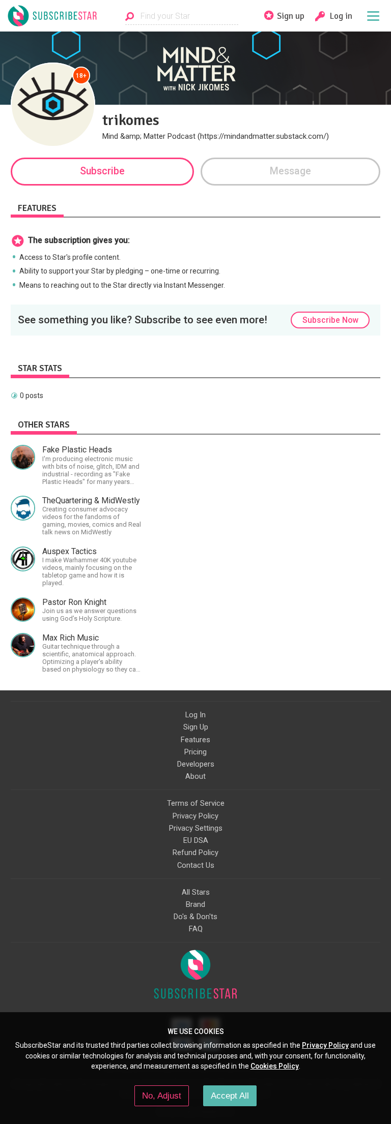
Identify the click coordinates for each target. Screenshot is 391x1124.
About (195, 776)
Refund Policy (195, 852)
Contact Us (195, 865)
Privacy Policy (195, 816)
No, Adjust (161, 1096)
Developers (195, 764)
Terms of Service (196, 803)
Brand (195, 904)
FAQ (196, 928)
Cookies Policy (274, 1066)
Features (195, 739)
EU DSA (195, 840)
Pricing (195, 751)
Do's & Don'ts (195, 916)
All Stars (196, 892)
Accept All (230, 1096)
